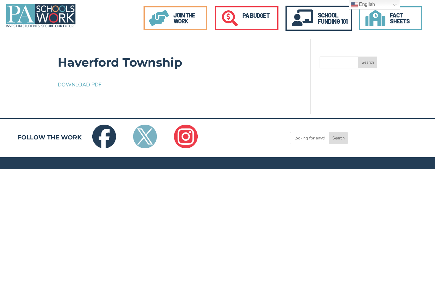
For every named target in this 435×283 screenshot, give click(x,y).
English (366, 4)
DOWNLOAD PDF (80, 84)
